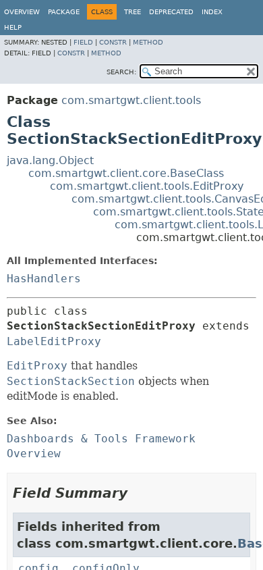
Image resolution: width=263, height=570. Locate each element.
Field (83, 42)
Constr (113, 42)
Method (148, 42)
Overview (22, 12)
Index (212, 12)
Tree (132, 12)
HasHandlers (44, 278)
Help (13, 27)
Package (64, 12)
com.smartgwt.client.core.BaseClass (126, 173)
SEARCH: (121, 72)
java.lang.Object (50, 160)
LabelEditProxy (54, 341)
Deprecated (171, 12)
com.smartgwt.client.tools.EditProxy (146, 186)
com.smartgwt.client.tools (131, 100)
